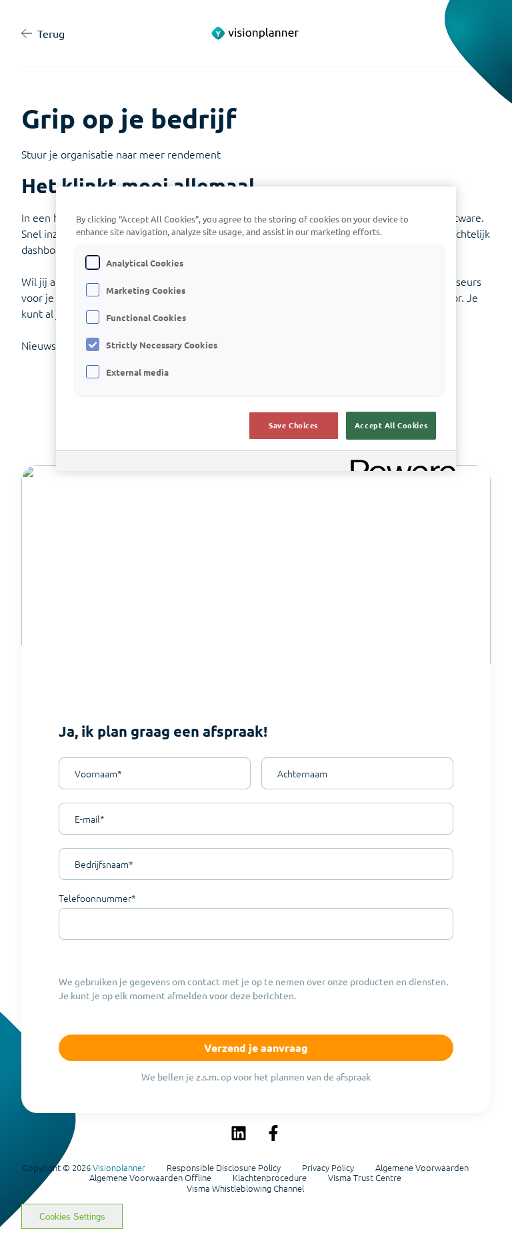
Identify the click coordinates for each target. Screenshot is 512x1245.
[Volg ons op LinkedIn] (238, 1133)
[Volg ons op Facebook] (273, 1133)
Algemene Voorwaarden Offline (150, 1177)
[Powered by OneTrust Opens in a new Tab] (398, 462)
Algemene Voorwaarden (422, 1167)
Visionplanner (119, 1167)
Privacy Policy (328, 1167)
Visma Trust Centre (364, 1177)
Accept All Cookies (391, 425)
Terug (51, 33)
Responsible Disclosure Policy (224, 1167)
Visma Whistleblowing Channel (245, 1188)
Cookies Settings (72, 1217)
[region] (256, 329)
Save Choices (293, 425)
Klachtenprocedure (270, 1177)
